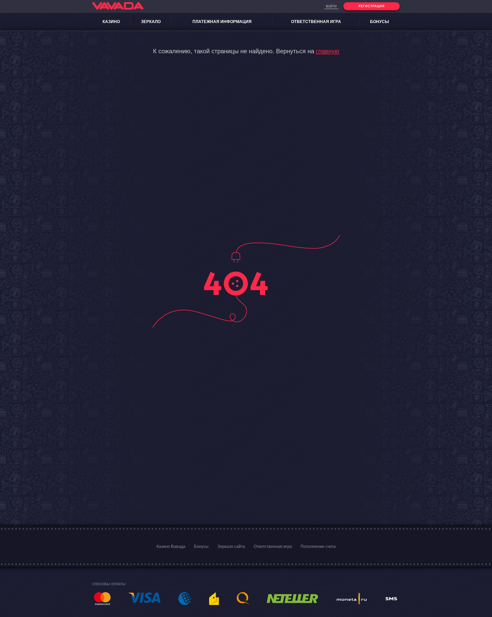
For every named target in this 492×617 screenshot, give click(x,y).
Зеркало (151, 21)
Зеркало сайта (231, 546)
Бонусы (379, 21)
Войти (331, 6)
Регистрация (371, 6)
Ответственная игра (316, 21)
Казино (111, 21)
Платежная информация (222, 21)
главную (327, 51)
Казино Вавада (171, 546)
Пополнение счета (318, 546)
